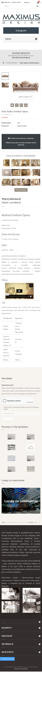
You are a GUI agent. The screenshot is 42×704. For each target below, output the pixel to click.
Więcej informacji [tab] (11, 199)
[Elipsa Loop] (31, 437)
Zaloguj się (6, 2)
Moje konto (8, 652)
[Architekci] (10, 594)
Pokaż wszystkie (21, 190)
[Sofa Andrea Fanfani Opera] (5, 76)
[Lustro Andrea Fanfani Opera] (6, 163)
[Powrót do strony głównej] (3, 63)
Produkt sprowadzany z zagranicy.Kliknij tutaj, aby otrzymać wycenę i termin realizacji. (21, 141)
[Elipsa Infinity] (11, 437)
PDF (21, 105)
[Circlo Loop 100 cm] (11, 447)
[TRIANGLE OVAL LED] (31, 447)
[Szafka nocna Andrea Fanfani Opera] (35, 182)
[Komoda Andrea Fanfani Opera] (25, 182)
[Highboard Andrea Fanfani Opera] (16, 172)
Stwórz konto (16, 2)
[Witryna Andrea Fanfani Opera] (35, 172)
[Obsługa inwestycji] (31, 600)
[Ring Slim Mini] (31, 458)
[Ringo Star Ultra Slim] (11, 469)
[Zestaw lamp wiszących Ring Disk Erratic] (31, 469)
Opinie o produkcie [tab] (11, 202)
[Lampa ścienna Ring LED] (11, 458)
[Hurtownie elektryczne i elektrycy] (10, 607)
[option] (5, 76)
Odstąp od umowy (7, 659)
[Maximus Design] (21, 19)
